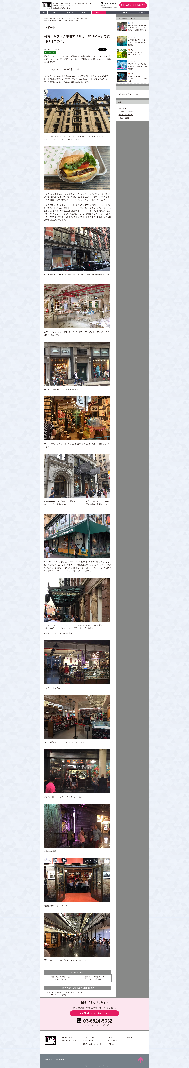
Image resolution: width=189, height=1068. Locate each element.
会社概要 (111, 1037)
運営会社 (142, 12)
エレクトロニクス (125, 115)
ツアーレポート (88, 1041)
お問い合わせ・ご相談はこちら (133, 5)
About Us (55, 12)
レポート (99, 12)
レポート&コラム (88, 1037)
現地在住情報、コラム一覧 (92, 1044)
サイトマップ (112, 1041)
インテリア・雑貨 (125, 111)
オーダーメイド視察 (69, 1041)
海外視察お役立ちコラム (127, 94)
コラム (113, 12)
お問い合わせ (112, 1044)
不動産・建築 (123, 118)
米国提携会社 (128, 1037)
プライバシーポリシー (104, 1066)
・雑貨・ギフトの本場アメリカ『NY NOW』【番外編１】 (65, 992)
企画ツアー (84, 12)
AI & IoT (121, 108)
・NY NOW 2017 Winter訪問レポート (58, 995)
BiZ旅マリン (127, 12)
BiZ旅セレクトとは (68, 1037)
